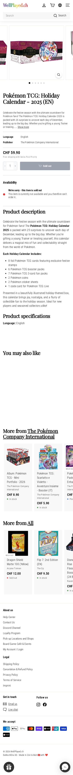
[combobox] (36, 15)
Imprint (7, 685)
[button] (65, 767)
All (30, 522)
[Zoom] (58, 74)
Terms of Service (12, 680)
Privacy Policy (10, 674)
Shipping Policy (11, 664)
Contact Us (9, 622)
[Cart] (52, 5)
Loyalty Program (11, 633)
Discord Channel (12, 627)
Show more (23, 127)
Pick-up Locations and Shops (18, 638)
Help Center (9, 617)
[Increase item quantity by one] (15, 166)
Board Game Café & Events (17, 644)
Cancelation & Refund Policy (18, 669)
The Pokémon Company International (40, 142)
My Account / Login (13, 649)
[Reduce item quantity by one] (5, 166)
